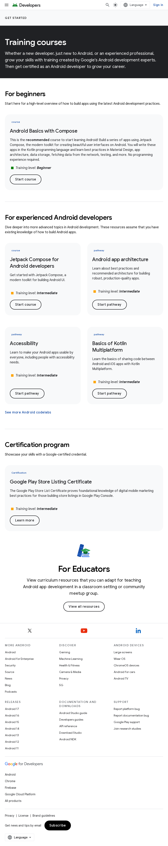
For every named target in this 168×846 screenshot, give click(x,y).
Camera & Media (70, 672)
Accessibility (24, 343)
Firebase (10, 788)
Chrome (10, 781)
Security (10, 665)
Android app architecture (120, 259)
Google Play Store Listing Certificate (51, 482)
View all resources (84, 607)
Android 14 (12, 728)
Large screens (123, 652)
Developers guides (71, 719)
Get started (16, 18)
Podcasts (11, 691)
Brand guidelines (44, 815)
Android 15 (12, 722)
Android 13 (12, 735)
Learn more (24, 520)
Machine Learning (71, 659)
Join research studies (127, 728)
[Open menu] (6, 5)
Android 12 (12, 742)
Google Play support (127, 722)
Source (9, 672)
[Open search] (107, 4)
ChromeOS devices (126, 665)
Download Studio (70, 733)
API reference (68, 726)
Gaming (64, 652)
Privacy (63, 678)
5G (61, 685)
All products (13, 801)
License (23, 815)
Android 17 (12, 709)
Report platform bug (127, 709)
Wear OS (119, 659)
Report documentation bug (131, 715)
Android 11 (12, 748)
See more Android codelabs (28, 412)
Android (10, 652)
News (8, 678)
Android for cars (124, 672)
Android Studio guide (73, 713)
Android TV (121, 678)
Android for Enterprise (19, 659)
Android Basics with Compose (43, 131)
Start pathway (109, 305)
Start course (25, 179)
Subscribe (57, 825)
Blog (8, 685)
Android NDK (67, 739)
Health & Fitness (69, 665)
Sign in (158, 5)
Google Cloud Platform (20, 794)
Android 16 (12, 715)
